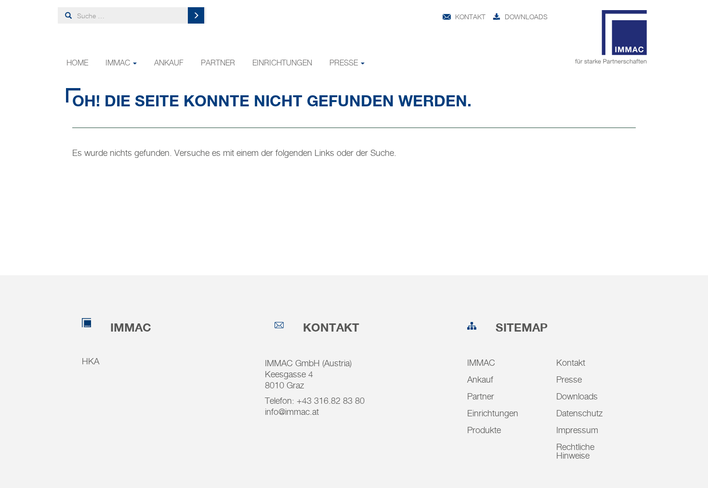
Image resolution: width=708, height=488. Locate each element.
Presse (344, 62)
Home (77, 62)
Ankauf (169, 62)
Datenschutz (579, 413)
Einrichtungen (282, 62)
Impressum (577, 430)
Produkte (484, 430)
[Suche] (196, 15)
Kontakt (470, 17)
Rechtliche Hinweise (575, 451)
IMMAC (118, 62)
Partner (218, 62)
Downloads (526, 17)
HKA (90, 361)
